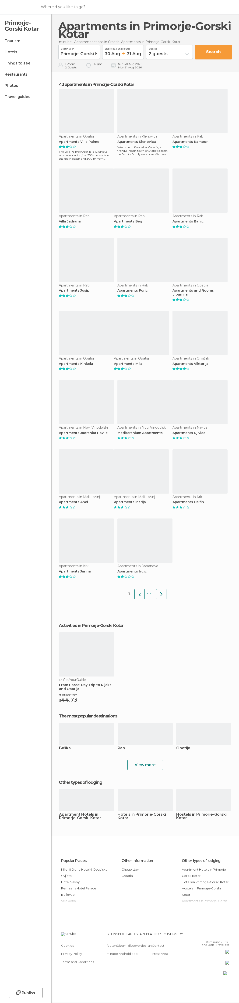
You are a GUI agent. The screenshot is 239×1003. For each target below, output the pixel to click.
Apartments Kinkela (76, 364)
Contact (158, 945)
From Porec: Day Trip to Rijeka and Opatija (85, 687)
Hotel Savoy (70, 882)
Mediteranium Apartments (140, 433)
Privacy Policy (71, 954)
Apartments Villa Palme (79, 142)
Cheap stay (130, 869)
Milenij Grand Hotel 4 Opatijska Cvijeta (84, 873)
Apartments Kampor (190, 142)
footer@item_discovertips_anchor (132, 945)
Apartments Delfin (188, 502)
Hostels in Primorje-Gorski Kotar (201, 816)
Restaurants (16, 74)
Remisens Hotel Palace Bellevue (78, 891)
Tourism (12, 41)
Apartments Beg (128, 221)
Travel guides (17, 96)
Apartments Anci (73, 502)
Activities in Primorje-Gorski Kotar (91, 625)
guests (152, 48)
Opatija (183, 748)
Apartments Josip (74, 291)
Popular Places (74, 860)
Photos (11, 85)
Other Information (137, 860)
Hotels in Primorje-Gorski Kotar (142, 816)
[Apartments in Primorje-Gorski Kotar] (161, 594)
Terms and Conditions (77, 962)
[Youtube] (226, 935)
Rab (121, 748)
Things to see (17, 63)
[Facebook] (207, 935)
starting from (68, 695)
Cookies (67, 945)
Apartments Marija (130, 502)
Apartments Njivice (188, 433)
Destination (67, 48)
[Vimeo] (220, 935)
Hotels (11, 52)
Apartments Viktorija (190, 364)
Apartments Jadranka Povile (83, 433)
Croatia (127, 876)
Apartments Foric (132, 291)
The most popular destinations (88, 716)
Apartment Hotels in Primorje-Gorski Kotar (80, 816)
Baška (65, 748)
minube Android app (122, 954)
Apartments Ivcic (132, 571)
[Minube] (17, 7)
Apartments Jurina (75, 571)
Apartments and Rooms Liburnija (193, 292)
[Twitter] (214, 935)
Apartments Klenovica (136, 142)
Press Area (160, 954)
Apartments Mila (128, 364)
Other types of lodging (201, 860)
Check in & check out (117, 48)
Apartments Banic (188, 221)
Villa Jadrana (70, 221)
